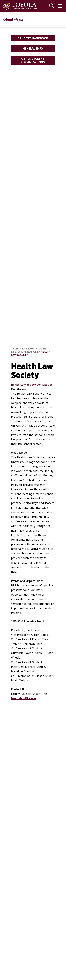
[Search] (51, 6)
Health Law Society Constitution (32, 384)
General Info (33, 48)
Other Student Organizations (33, 60)
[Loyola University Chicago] (20, 6)
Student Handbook (33, 38)
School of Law (13, 20)
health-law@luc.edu (23, 698)
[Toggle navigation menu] (60, 6)
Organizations (28, 352)
